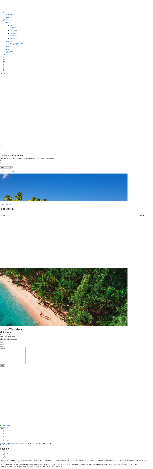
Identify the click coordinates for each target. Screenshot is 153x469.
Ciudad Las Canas (14, 40)
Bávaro (8, 46)
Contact (5, 54)
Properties (5, 19)
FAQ (7, 17)
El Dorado (12, 38)
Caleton (11, 32)
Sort (148, 215)
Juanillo (11, 25)
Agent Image (58, 466)
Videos (8, 52)
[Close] (1, 145)
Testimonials (9, 16)
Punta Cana (9, 41)
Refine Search (137, 215)
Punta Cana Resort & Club (16, 43)
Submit (2, 167)
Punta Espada (13, 30)
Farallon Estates (14, 33)
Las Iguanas (13, 27)
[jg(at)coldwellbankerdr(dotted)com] (4, 61)
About (4, 13)
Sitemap (37, 466)
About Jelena (9, 14)
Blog (7, 49)
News (4, 48)
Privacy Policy (30, 466)
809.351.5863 (4, 443)
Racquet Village (13, 36)
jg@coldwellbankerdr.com (16, 443)
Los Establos (13, 35)
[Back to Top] (0, 468)
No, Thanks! (9, 167)
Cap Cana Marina (14, 24)
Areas (4, 21)
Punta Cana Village (14, 44)
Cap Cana (8, 22)
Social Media (9, 51)
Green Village (13, 29)
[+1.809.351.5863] (3, 59)
